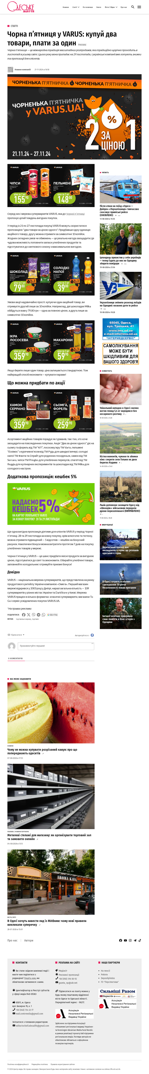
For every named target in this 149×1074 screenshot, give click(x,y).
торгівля (35, 619)
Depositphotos (108, 978)
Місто (9, 917)
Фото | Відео (110, 7)
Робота (104, 974)
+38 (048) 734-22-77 (24, 1010)
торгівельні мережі (23, 619)
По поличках (88, 7)
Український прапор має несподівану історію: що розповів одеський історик (120, 550)
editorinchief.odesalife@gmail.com (32, 1025)
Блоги (98, 7)
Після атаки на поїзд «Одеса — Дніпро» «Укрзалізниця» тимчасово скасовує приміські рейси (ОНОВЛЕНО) (119, 211)
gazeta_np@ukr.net (68, 982)
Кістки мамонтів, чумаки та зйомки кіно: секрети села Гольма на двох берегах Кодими (119, 459)
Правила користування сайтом (63, 1064)
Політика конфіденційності (18, 1064)
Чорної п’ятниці (75, 213)
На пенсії (105, 970)
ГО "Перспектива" (110, 982)
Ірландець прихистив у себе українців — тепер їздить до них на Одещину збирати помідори (120, 260)
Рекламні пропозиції (69, 974)
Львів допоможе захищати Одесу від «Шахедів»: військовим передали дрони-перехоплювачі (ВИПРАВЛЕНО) (120, 508)
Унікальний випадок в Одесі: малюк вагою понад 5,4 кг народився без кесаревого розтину (119, 411)
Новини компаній (23, 69)
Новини (66, 7)
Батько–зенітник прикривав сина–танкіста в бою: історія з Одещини (118, 619)
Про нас (124, 7)
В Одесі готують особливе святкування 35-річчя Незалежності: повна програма (119, 584)
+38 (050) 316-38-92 (68, 978)
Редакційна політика (40, 1064)
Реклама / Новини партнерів (18, 832)
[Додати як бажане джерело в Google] (52, 615)
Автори (28, 940)
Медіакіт (63, 970)
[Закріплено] (139, 7)
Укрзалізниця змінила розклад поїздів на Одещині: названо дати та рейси (120, 304)
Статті (74, 7)
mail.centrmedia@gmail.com (29, 1013)
